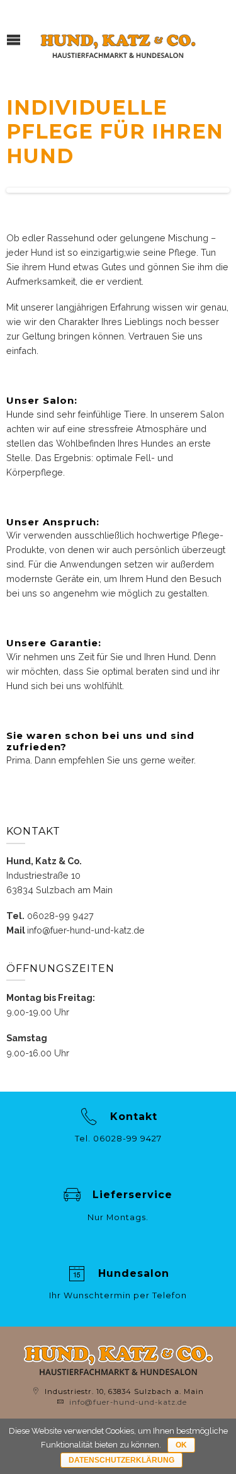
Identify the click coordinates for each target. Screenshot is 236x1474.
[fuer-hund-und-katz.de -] (118, 44)
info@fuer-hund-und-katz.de (86, 930)
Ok (181, 1445)
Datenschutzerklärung (121, 1460)
